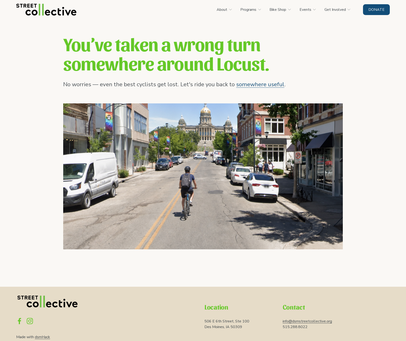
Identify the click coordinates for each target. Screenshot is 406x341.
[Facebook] (19, 321)
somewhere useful (260, 84)
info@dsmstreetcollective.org (307, 321)
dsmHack (42, 337)
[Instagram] (30, 321)
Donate (376, 9)
